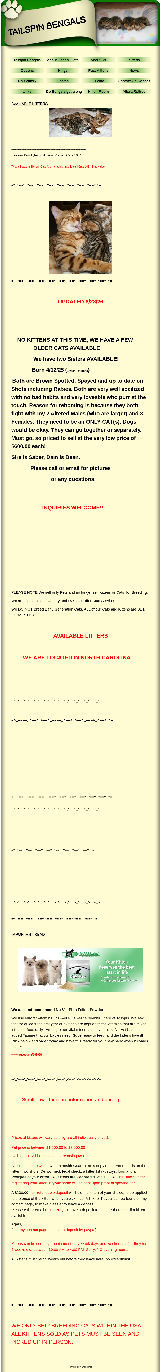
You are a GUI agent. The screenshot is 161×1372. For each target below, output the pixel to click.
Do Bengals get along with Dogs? (74, 91)
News (134, 70)
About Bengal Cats (62, 60)
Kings (63, 70)
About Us (98, 60)
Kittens (134, 60)
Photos (63, 81)
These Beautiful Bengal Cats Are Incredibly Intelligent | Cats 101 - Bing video (58, 166)
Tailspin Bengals (27, 60)
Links (27, 91)
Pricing (98, 81)
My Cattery (27, 81)
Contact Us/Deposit (134, 81)
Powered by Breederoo (80, 1366)
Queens (27, 70)
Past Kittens (98, 70)
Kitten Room (98, 91)
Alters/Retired (134, 91)
